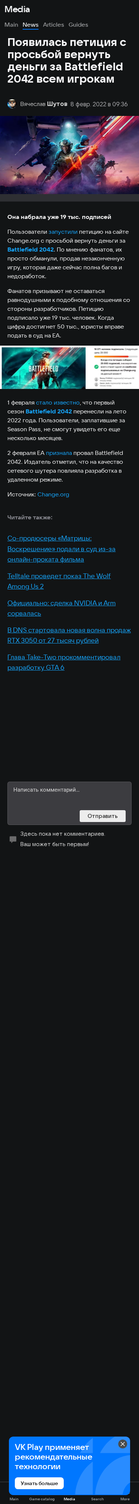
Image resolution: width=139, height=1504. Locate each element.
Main (11, 24)
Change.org (53, 494)
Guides (78, 24)
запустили (63, 231)
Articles (53, 24)
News (31, 24)
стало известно (58, 402)
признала (59, 452)
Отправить (102, 815)
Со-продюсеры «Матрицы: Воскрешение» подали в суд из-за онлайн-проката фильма (61, 548)
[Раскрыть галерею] (69, 367)
